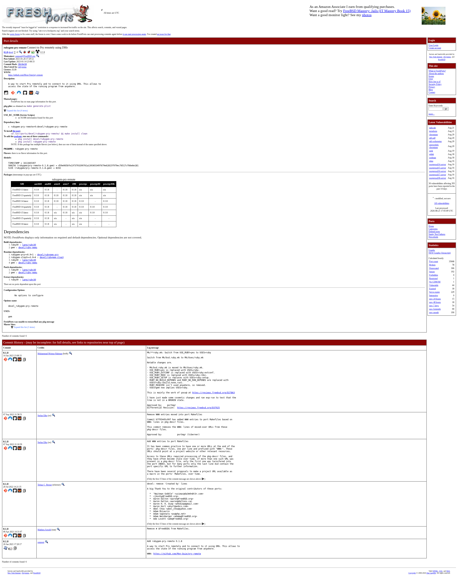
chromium (433, 134)
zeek (431, 151)
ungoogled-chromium (434, 146)
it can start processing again (134, 34)
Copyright (412, 573)
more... (432, 114)
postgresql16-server (437, 171)
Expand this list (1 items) (24, 327)
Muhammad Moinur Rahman (50, 353)
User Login (433, 45)
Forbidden (433, 275)
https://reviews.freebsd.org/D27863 (213, 392)
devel (11, 52)
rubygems (22, 67)
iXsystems (447, 57)
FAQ (431, 79)
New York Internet (435, 57)
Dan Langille (431, 573)
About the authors (436, 73)
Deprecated (434, 268)
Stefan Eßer (42, 415)
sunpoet (41, 542)
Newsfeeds (433, 237)
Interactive (433, 295)
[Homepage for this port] (6, 93)
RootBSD (441, 59)
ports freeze (15, 34)
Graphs (432, 250)
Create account (435, 48)
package (18, 136)
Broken (432, 265)
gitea (431, 161)
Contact (432, 92)
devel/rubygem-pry (48, 254)
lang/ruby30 (29, 245)
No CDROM (434, 282)
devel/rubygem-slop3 (52, 257)
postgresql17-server (437, 174)
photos (367, 15)
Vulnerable (433, 285)
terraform (433, 131)
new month (434, 312)
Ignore (432, 271)
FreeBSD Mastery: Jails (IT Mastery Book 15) (377, 11)
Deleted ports (434, 231)
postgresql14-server (437, 164)
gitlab (431, 154)
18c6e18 (22, 64)
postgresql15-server (437, 168)
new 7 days (434, 305)
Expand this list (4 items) (17, 110)
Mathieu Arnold (44, 529)
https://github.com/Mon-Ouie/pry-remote (25, 75)
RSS (448, 571)
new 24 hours (435, 299)
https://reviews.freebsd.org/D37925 (198, 407)
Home (431, 226)
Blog (431, 89)
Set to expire (434, 292)
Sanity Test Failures (437, 234)
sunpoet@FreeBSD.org (25, 56)
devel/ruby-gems (27, 247)
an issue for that (163, 34)
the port (16, 131)
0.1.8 (6, 52)
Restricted (433, 278)
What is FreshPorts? (437, 71)
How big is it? (435, 81)
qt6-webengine (435, 141)
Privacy (432, 87)
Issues (431, 76)
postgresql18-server (437, 178)
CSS (440, 571)
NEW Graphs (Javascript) (440, 253)
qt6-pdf (432, 138)
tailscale (432, 128)
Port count (433, 261)
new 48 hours (435, 302)
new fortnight (435, 309)
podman (432, 157)
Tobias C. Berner (45, 485)
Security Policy (435, 84)
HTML (435, 571)
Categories (433, 229)
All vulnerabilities (441, 203)
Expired (432, 288)
